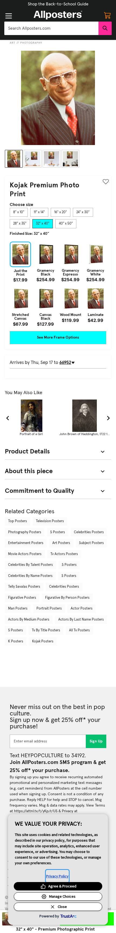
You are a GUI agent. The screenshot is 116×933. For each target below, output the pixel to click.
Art (12, 43)
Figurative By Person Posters (67, 598)
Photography (31, 43)
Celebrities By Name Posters (30, 576)
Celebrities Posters (89, 532)
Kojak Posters (42, 641)
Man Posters (18, 608)
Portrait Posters (49, 608)
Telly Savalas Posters (24, 586)
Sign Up (96, 741)
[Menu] (8, 16)
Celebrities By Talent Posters (30, 565)
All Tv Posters (79, 630)
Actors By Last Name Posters (81, 619)
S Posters (57, 532)
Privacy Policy (57, 876)
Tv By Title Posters (46, 630)
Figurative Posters (22, 598)
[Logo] (58, 15)
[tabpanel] (58, 284)
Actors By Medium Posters (28, 619)
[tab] (19, 212)
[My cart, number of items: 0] (107, 15)
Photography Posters (24, 532)
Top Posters (17, 521)
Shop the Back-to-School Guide (58, 4)
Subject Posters (91, 543)
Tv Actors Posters (64, 554)
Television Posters (50, 521)
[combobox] (51, 28)
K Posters (15, 641)
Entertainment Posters (25, 543)
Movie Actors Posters (25, 554)
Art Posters (61, 543)
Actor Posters (82, 608)
